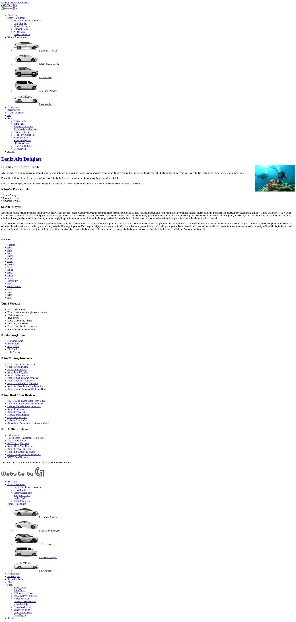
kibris (10, 269)
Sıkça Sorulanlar (15, 112)
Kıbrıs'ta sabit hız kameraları (21, 380)
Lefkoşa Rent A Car (17, 420)
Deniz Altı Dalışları (23, 146)
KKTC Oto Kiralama (17, 457)
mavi (9, 283)
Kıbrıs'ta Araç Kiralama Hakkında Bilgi (26, 389)
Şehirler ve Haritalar (23, 126)
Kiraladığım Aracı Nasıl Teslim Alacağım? (28, 423)
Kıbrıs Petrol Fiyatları (17, 372)
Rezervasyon (13, 110)
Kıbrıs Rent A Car (16, 412)
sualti (9, 258)
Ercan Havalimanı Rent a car (15, 2)
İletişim (10, 151)
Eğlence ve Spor (22, 143)
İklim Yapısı (19, 123)
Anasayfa (12, 15)
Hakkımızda (13, 435)
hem (9, 267)
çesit (9, 289)
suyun (10, 278)
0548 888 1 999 (9, 5)
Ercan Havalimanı (16, 17)
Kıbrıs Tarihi (20, 121)
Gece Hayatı (20, 148)
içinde (10, 275)
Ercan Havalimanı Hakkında (27, 20)
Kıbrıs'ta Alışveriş (22, 140)
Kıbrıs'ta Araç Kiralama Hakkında (24, 454)
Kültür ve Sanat (21, 132)
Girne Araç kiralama (17, 417)
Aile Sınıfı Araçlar (48, 91)
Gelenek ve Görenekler (25, 135)
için (9, 292)
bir (8, 253)
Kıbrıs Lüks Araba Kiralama (21, 451)
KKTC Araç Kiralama (18, 443)
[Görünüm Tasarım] (22, 476)
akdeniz (11, 244)
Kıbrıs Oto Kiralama (17, 369)
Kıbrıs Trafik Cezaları (18, 375)
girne (9, 294)
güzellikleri (12, 281)
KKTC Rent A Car (16, 440)
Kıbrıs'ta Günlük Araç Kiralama (22, 378)
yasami (10, 264)
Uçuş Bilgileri (20, 23)
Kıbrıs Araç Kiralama (17, 366)
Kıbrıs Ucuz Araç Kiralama (20, 446)
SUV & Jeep (45, 77)
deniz (10, 272)
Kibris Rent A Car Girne (19, 449)
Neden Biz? (19, 31)
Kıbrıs (10, 118)
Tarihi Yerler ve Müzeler (25, 129)
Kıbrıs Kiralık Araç (16, 409)
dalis (9, 250)
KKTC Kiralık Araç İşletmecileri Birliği (26, 401)
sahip (9, 261)
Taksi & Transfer (22, 34)
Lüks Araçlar (45, 104)
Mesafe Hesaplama (23, 26)
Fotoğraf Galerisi (22, 29)
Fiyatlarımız (13, 107)
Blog (9, 115)
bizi (9, 297)
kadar (10, 256)
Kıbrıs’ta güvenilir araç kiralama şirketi (26, 386)
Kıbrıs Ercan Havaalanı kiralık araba (25, 403)
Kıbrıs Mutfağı (21, 137)
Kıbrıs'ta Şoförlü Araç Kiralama (22, 383)
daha (9, 247)
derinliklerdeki (14, 286)
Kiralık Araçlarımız (16, 37)
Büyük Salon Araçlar (49, 64)
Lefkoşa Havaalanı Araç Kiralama (24, 406)
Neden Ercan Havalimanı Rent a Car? (25, 438)
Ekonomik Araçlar (48, 50)
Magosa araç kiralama (18, 414)
